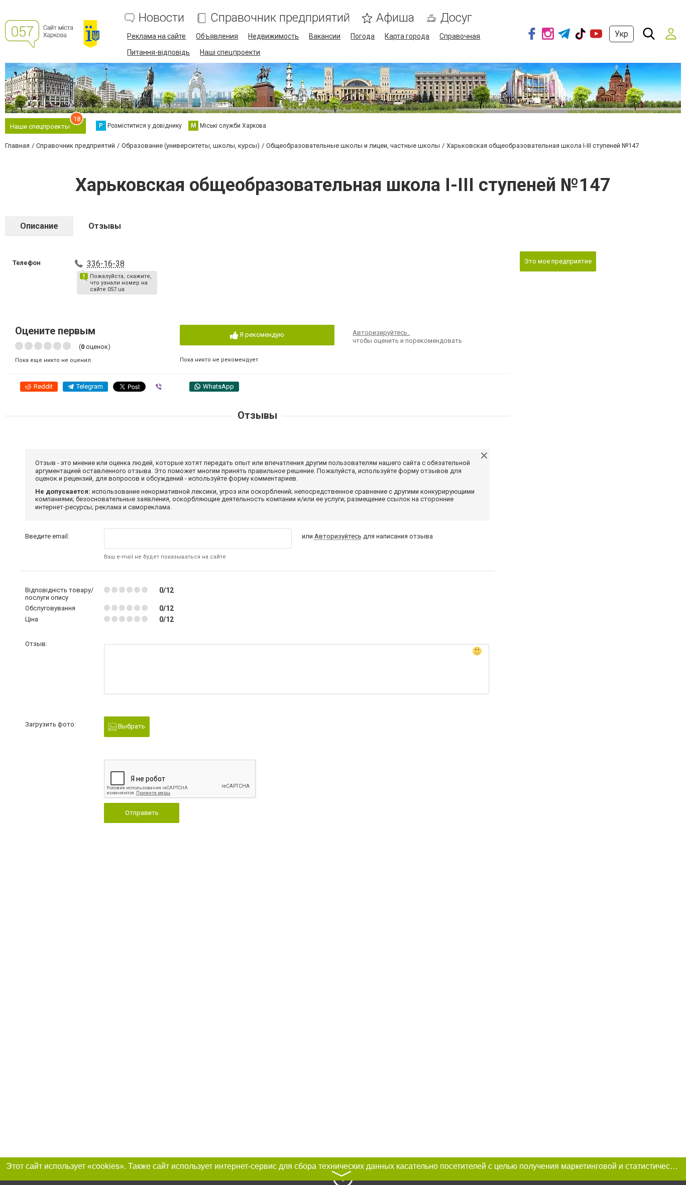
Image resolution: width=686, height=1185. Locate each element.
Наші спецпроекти (230, 52)
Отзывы (104, 226)
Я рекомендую (261, 334)
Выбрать (131, 726)
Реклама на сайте (156, 36)
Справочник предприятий (280, 18)
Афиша (395, 18)
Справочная (459, 36)
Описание (39, 226)
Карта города (407, 36)
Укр (621, 34)
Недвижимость (273, 36)
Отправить (142, 812)
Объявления (217, 36)
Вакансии (324, 36)
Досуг (456, 18)
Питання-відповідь (158, 52)
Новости (161, 18)
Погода (363, 36)
